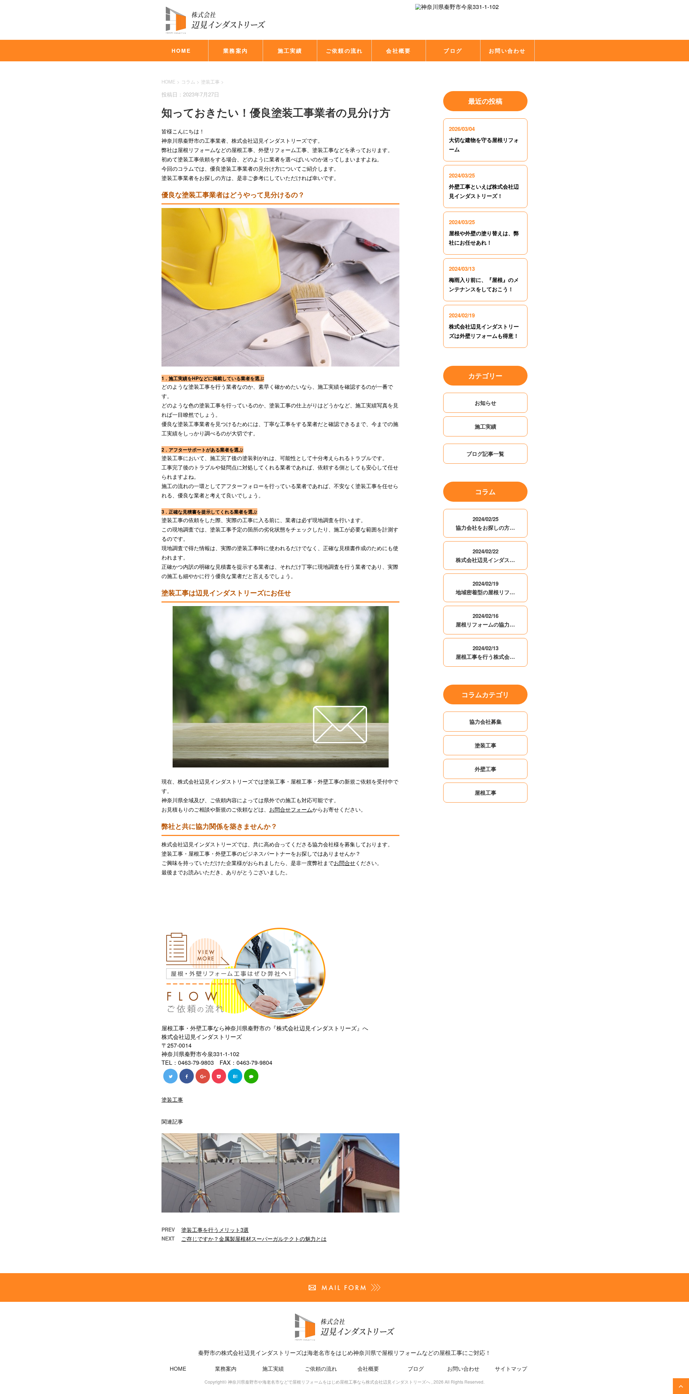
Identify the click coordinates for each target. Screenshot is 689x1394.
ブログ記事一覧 (485, 454)
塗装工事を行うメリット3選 (215, 1229)
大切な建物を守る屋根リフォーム (484, 144)
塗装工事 (210, 81)
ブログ (453, 51)
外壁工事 (485, 769)
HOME (181, 51)
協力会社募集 (485, 722)
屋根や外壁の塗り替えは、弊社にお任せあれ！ (484, 237)
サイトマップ (511, 1368)
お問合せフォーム (290, 809)
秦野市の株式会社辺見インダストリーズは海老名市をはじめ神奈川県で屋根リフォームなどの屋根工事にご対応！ (344, 1352)
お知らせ (485, 403)
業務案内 (235, 51)
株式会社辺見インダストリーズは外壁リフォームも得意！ (484, 331)
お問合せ (344, 862)
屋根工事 (485, 793)
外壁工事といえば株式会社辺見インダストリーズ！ (484, 191)
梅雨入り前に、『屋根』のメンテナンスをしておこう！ (484, 284)
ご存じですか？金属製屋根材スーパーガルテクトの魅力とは (254, 1238)
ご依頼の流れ (344, 51)
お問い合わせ (507, 51)
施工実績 (290, 51)
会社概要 (398, 51)
